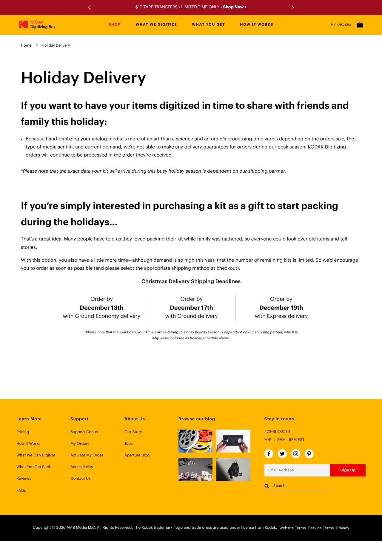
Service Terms (321, 528)
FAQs (21, 491)
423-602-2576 (277, 432)
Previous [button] (90, 7)
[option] (191, 7)
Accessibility (81, 467)
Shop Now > (235, 7)
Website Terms (292, 528)
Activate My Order (86, 455)
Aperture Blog (137, 455)
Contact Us (80, 479)
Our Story (133, 432)
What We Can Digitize (36, 455)
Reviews (23, 479)
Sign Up (348, 470)
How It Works (28, 444)
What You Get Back (33, 467)
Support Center (84, 432)
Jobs (128, 444)
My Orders (341, 24)
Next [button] (291, 7)
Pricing (22, 432)
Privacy (342, 528)
